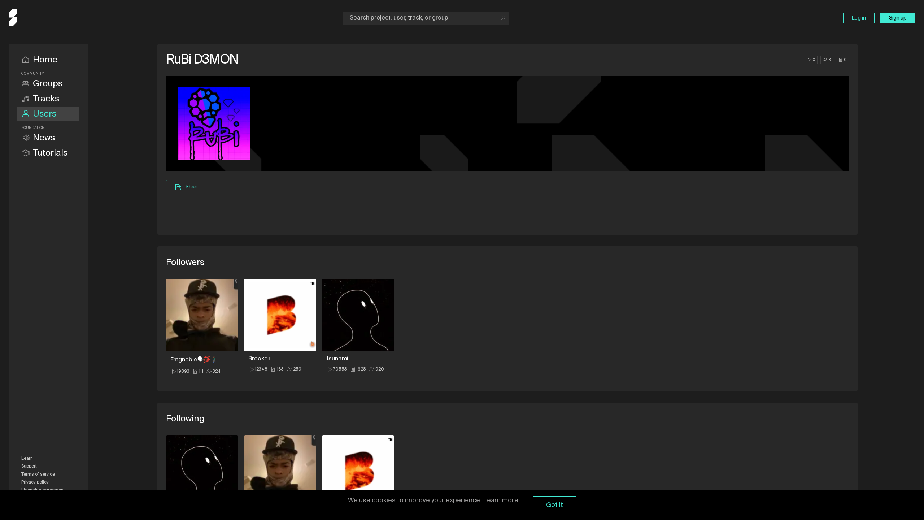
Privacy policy (35, 482)
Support (29, 466)
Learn (27, 458)
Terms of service (38, 474)
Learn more (500, 500)
